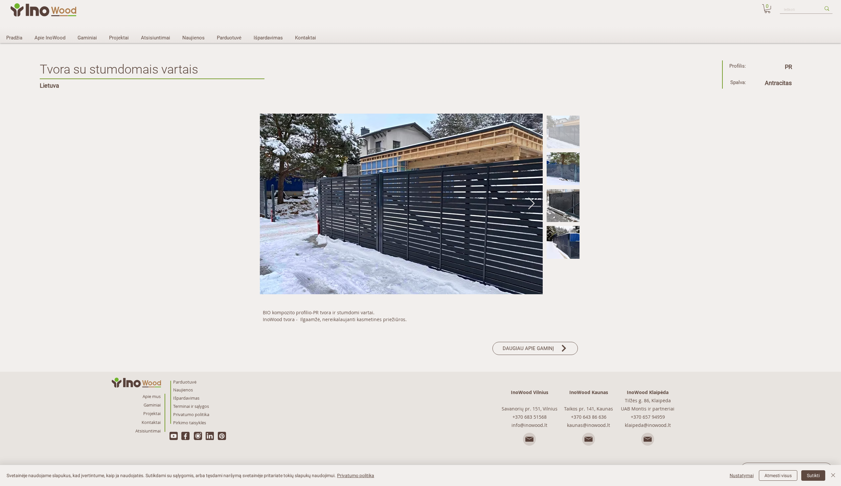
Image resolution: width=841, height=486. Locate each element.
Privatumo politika (355, 475)
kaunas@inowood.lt (588, 425)
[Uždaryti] (833, 475)
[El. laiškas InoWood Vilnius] (529, 439)
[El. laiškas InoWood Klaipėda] (648, 439)
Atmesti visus (778, 475)
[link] (767, 8)
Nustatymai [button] (742, 475)
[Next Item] (531, 203)
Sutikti (813, 475)
